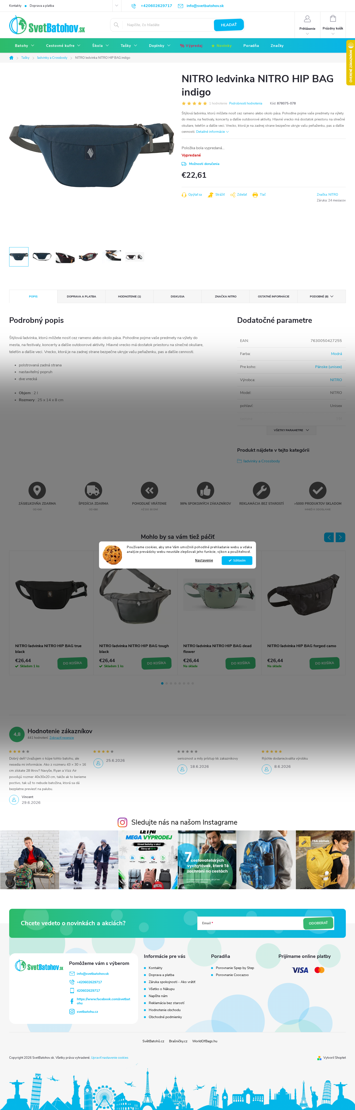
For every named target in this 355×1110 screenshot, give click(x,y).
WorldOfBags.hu (204, 1041)
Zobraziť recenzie (62, 738)
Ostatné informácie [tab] (273, 296)
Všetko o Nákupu (162, 989)
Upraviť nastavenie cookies (109, 1058)
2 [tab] (166, 683)
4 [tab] (175, 683)
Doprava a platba (42, 6)
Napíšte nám (158, 996)
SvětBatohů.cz (153, 1041)
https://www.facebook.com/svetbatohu (103, 1001)
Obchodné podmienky (165, 1017)
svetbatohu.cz (87, 1011)
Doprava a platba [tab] (81, 296)
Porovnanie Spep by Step (235, 968)
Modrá (336, 353)
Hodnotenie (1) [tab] (129, 296)
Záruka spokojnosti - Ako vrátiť (172, 982)
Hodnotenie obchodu (165, 1010)
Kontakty (15, 6)
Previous (329, 537)
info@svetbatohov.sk (93, 973)
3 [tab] (171, 683)
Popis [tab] (33, 296)
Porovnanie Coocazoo (232, 975)
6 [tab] (184, 683)
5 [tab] (179, 683)
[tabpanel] (51, 613)
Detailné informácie (210, 131)
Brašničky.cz (178, 1041)
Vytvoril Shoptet (334, 1058)
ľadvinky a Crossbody (261, 461)
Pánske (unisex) (328, 367)
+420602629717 (89, 982)
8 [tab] (193, 683)
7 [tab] (188, 683)
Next (340, 537)
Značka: (327, 194)
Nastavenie (204, 560)
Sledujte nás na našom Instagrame (184, 822)
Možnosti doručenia (204, 164)
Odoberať (318, 923)
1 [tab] (162, 683)
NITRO (336, 380)
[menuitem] (24, 45)
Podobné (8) (319, 296)
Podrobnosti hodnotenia (245, 103)
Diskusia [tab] (178, 296)
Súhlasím (239, 560)
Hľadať (229, 25)
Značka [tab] (225, 296)
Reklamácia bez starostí (166, 1003)
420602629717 (88, 990)
